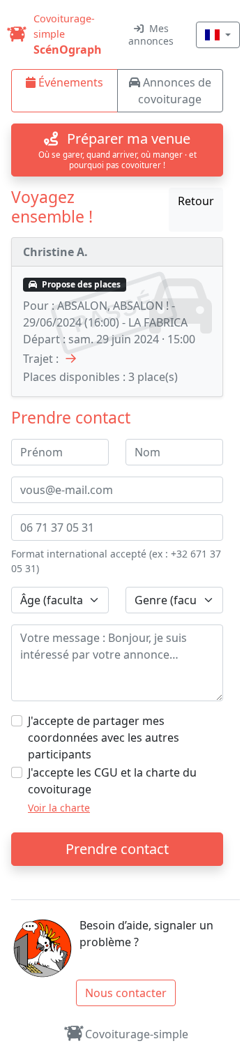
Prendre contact (117, 848)
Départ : (44, 339)
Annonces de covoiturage (174, 91)
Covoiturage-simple (136, 1034)
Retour (196, 201)
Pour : (38, 305)
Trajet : (41, 358)
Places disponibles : (74, 376)
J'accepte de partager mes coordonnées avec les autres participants (103, 737)
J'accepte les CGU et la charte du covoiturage (112, 781)
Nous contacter (126, 993)
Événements (69, 82)
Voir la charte (59, 807)
